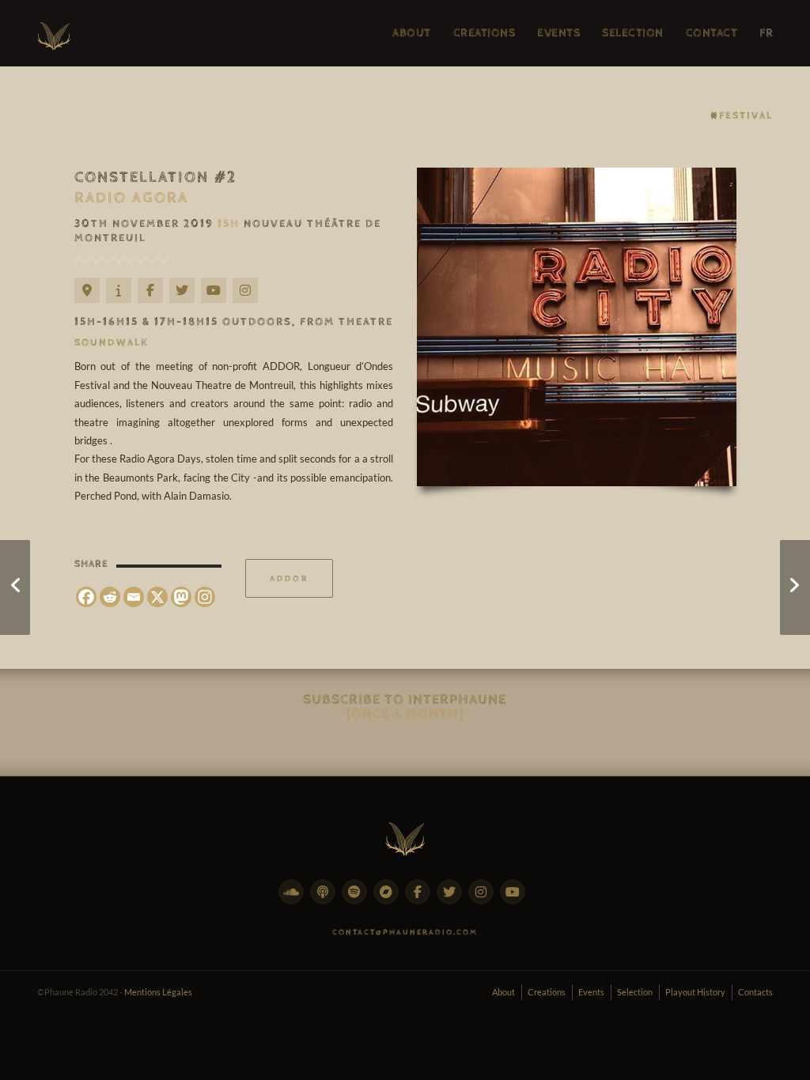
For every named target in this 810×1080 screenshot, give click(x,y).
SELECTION (633, 33)
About (503, 992)
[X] (157, 597)
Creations (547, 992)
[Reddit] (110, 597)
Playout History (695, 992)
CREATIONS (484, 33)
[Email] (133, 597)
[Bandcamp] (389, 900)
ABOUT (411, 33)
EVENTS (558, 33)
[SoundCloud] (294, 900)
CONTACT (712, 33)
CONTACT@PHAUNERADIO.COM (405, 932)
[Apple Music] (326, 900)
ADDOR (289, 578)
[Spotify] (357, 900)
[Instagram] (248, 299)
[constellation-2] (576, 327)
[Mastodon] (181, 597)
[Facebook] (153, 299)
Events (591, 992)
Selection (635, 992)
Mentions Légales (158, 992)
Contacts (755, 992)
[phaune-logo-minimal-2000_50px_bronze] (405, 835)
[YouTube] (217, 299)
